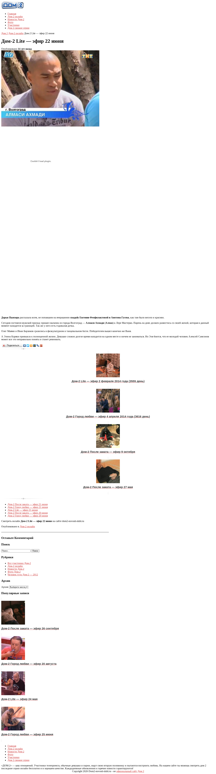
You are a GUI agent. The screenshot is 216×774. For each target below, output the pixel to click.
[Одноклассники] (31, 346)
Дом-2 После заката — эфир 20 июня (28, 513)
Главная (12, 13)
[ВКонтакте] (24, 346)
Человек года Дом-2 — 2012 (23, 574)
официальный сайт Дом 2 (130, 771)
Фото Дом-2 (14, 571)
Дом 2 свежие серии (18, 28)
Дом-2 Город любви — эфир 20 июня (28, 515)
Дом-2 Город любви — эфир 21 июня (28, 507)
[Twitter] (28, 346)
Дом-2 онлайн (15, 16)
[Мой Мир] (34, 346)
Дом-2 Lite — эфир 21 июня (23, 510)
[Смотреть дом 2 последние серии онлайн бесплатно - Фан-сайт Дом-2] (12, 8)
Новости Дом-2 (16, 19)
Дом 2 (4, 33)
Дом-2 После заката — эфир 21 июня (28, 504)
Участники (13, 25)
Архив (4, 587)
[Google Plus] (41, 346)
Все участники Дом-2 (19, 563)
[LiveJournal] (38, 346)
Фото (10, 22)
